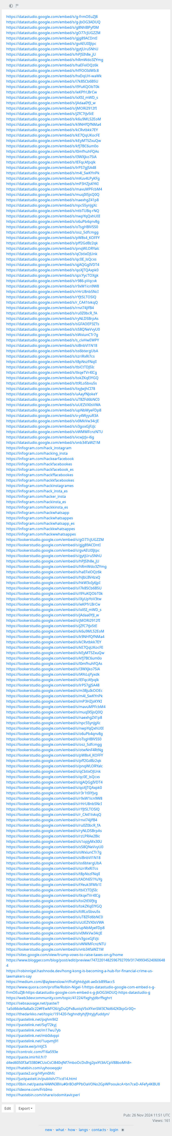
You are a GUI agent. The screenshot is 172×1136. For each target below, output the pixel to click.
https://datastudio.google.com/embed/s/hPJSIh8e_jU (51, 54)
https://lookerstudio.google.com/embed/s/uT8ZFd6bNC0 (54, 917)
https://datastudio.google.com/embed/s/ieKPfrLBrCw (51, 92)
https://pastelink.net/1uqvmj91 (32, 1041)
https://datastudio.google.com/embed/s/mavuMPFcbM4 (54, 189)
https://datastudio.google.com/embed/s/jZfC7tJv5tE (50, 113)
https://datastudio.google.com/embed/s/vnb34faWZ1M (53, 442)
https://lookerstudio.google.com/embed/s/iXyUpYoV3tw (53, 598)
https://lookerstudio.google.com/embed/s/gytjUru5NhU (54, 555)
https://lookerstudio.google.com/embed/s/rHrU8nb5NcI (54, 803)
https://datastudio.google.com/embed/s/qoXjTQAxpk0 (52, 270)
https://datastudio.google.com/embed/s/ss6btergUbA (52, 350)
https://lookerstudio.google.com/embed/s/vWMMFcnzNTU (56, 943)
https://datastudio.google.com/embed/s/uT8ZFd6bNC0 (52, 399)
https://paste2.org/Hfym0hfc (30, 1073)
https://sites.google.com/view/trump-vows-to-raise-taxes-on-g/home (64, 954)
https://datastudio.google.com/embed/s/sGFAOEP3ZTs (52, 323)
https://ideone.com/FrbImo (29, 1089)
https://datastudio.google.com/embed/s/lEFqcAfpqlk (51, 162)
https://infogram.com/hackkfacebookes (40, 480)
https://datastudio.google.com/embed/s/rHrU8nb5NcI (52, 291)
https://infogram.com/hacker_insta (36, 496)
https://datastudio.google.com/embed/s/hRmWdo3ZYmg (54, 59)
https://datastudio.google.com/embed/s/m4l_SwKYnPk (52, 173)
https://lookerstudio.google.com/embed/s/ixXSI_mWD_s (53, 609)
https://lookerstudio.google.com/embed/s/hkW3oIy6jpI (53, 582)
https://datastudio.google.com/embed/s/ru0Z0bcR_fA (51, 313)
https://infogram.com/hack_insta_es (37, 491)
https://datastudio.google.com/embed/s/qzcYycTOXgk (52, 275)
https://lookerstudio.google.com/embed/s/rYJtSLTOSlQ (53, 809)
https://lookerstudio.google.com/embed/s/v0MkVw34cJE (54, 933)
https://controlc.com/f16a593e (32, 1051)
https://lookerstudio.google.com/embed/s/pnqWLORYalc (54, 766)
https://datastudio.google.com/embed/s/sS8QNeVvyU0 (53, 329)
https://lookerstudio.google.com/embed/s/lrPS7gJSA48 (52, 685)
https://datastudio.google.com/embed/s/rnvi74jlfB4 (50, 307)
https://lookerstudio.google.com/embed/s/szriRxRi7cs (52, 868)
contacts (99, 1129)
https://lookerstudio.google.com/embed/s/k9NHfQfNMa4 (55, 636)
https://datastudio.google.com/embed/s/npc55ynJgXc (51, 205)
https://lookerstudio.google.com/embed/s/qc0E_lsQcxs (53, 776)
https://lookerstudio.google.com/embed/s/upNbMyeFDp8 (55, 927)
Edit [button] (7, 1108)
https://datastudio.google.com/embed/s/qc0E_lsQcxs (51, 259)
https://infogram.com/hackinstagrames (40, 485)
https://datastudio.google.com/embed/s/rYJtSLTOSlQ (51, 297)
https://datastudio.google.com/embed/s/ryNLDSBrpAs (52, 318)
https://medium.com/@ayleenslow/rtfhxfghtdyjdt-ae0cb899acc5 (60, 981)
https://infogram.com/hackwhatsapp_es (40, 523)
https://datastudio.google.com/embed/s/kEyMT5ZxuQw (53, 140)
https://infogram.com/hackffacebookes (39, 474)
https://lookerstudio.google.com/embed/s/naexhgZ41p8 (54, 717)
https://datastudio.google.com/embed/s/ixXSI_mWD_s (52, 97)
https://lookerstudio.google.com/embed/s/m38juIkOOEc (54, 690)
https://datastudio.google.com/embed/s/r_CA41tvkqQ (52, 302)
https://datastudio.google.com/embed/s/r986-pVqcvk (51, 280)
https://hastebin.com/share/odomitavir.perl (43, 1094)
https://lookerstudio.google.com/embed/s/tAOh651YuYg (54, 879)
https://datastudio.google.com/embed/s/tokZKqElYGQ (52, 377)
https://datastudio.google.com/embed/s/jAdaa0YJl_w (51, 102)
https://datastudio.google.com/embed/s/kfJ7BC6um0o (52, 146)
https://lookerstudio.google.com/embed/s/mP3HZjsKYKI (54, 701)
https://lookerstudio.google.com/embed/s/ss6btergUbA (53, 863)
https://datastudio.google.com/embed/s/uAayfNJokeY (51, 394)
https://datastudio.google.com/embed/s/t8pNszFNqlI (51, 361)
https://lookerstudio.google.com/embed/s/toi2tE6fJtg (51, 900)
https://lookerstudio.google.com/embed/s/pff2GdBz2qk (53, 760)
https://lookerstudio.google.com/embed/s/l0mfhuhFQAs (54, 663)
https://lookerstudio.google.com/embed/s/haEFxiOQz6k (54, 571)
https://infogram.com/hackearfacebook (40, 458)
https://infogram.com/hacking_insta (37, 453)
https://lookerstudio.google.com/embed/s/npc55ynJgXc (53, 722)
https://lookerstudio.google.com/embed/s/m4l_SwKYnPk (54, 695)
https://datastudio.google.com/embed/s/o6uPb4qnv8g (52, 221)
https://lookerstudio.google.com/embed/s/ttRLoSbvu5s (53, 911)
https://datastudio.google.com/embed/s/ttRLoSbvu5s (51, 383)
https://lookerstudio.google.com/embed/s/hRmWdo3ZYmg (56, 566)
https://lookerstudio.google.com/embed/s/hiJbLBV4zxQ (53, 577)
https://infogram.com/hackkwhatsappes (40, 528)
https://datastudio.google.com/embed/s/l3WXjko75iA (51, 156)
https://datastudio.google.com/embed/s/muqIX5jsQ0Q (52, 194)
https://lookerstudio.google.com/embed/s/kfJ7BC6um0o (54, 658)
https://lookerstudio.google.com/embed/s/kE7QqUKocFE (54, 647)
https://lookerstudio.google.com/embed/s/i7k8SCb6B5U (54, 588)
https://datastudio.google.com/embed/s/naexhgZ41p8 (52, 199)
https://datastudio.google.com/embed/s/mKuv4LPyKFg (53, 178)
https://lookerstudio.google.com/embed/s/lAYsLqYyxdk (53, 674)
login (114, 1129)
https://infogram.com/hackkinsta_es (37, 507)
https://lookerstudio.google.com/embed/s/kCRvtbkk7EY (53, 642)
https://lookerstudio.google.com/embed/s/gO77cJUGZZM (55, 539)
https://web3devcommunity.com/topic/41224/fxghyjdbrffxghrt (59, 997)
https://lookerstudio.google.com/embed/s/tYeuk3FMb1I (53, 884)
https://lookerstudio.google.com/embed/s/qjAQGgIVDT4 (54, 782)
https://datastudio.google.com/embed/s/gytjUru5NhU (52, 49)
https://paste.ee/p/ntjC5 (26, 1046)
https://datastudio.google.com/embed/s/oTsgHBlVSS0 (52, 226)
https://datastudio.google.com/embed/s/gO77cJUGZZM (53, 32)
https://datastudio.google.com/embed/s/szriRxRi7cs (50, 356)
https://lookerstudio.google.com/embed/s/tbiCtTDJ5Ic (52, 890)
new (48, 1129)
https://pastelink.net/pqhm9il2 (32, 1019)
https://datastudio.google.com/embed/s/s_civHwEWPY (52, 340)
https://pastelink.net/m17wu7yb (33, 1030)
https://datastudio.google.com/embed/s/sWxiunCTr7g (52, 334)
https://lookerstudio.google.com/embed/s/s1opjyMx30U (54, 841)
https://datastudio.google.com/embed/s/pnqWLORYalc (52, 248)
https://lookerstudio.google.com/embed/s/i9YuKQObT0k (54, 593)
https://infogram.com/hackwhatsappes (39, 518)
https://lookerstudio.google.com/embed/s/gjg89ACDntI (53, 545)
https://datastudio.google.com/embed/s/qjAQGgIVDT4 (52, 264)
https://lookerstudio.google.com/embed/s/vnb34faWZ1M (55, 949)
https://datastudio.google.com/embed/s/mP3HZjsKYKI (52, 183)
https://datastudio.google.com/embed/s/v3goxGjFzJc (51, 426)
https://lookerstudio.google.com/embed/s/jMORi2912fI (53, 620)
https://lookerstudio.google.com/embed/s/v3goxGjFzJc (52, 938)
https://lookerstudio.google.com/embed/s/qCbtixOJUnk (53, 771)
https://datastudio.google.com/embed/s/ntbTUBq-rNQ (52, 210)
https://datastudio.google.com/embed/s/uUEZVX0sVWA (53, 404)
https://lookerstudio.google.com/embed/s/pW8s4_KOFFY (54, 755)
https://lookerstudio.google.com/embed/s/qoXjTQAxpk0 (54, 787)
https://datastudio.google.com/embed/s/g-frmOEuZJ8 (52, 16)
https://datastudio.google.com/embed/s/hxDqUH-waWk (54, 75)
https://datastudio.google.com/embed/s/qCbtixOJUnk (51, 253)
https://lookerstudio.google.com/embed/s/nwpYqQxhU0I (54, 728)
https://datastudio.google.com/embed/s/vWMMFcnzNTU (54, 431)
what (60, 1129)
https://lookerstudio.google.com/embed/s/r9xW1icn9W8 (54, 798)
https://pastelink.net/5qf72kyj (31, 1024)
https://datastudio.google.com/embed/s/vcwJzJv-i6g (50, 437)
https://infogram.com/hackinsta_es (36, 501)
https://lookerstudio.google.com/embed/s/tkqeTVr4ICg (53, 895)
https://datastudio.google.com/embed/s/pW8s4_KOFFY (53, 237)
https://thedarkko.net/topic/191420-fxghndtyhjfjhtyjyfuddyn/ (58, 1014)
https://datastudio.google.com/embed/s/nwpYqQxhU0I (53, 216)
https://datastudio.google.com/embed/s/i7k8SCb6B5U (52, 81)
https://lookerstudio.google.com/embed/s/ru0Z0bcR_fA (53, 825)
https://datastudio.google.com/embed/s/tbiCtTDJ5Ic (50, 367)
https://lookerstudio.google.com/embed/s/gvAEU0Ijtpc (53, 550)
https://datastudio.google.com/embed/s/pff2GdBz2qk (52, 243)
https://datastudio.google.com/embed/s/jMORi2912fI (51, 108)
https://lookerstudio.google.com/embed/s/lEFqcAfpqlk (52, 679)
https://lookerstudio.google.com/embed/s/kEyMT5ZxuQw (55, 652)
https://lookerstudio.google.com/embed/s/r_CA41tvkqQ (53, 814)
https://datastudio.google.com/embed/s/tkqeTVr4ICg (51, 372)
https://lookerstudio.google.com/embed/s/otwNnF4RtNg (54, 749)
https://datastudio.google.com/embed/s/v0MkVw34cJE (52, 421)
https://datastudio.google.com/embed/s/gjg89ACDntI (51, 38)
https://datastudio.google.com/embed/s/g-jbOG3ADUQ (53, 22)
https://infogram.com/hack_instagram (38, 447)
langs (83, 1129)
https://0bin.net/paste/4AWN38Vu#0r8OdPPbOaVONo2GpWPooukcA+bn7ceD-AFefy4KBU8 (83, 1084)
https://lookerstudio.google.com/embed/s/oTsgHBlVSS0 (53, 739)
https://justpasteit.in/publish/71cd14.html (41, 1078)
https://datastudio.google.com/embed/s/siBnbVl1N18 (51, 345)
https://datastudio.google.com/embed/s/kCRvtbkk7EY (52, 129)
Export (24, 1108)
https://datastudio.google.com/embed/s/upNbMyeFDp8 (53, 410)
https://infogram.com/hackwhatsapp (37, 512)
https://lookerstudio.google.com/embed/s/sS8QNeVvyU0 (54, 846)
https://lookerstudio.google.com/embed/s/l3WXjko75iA (53, 669)
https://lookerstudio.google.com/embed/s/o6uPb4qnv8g (54, 733)
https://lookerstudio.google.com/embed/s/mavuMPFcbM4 (55, 706)
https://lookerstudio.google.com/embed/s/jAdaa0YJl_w (52, 615)
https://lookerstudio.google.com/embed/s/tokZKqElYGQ (54, 906)
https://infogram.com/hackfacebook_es (40, 469)
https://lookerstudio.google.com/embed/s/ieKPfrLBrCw (53, 604)
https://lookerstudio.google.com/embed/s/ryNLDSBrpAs (54, 830)
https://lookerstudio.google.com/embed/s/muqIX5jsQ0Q (54, 712)
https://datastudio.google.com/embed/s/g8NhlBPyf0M (52, 27)
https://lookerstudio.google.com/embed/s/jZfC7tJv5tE (51, 625)
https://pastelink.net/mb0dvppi (32, 1035)
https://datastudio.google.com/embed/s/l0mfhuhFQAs (52, 151)
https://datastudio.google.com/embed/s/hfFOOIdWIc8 (52, 70)
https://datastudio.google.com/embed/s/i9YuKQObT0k (52, 86)
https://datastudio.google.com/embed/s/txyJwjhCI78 (50, 388)
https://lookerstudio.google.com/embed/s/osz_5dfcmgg (54, 744)
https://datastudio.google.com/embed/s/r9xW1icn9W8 (52, 286)
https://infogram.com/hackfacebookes (39, 464)
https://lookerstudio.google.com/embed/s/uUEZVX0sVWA (55, 922)
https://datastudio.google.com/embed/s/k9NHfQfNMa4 (53, 124)
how (71, 1129)
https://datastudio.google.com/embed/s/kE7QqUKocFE (53, 135)
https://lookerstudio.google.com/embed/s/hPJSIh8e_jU (52, 561)
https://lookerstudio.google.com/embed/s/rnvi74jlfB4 (51, 819)
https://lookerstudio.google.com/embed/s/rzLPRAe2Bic (53, 836)
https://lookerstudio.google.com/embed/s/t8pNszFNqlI (53, 873)
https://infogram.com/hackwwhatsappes (41, 534)
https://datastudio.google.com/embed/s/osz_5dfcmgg (52, 232)
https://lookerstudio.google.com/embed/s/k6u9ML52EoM (55, 631)
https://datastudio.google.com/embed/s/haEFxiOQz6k (52, 65)
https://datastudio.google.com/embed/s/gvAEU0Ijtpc (51, 43)
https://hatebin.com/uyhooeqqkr (34, 1067)
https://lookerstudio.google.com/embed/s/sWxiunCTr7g (53, 852)
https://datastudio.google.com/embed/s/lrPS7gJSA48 (51, 167)
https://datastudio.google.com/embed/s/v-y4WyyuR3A (52, 415)
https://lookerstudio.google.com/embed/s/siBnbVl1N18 (53, 857)
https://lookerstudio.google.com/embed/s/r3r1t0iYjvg (52, 793)
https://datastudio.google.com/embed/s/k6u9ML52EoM (53, 119)
